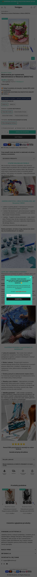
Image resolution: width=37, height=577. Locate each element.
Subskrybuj (18, 299)
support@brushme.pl (20, 291)
